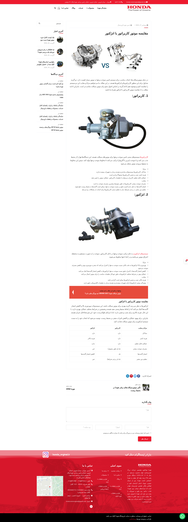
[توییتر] (135, 376)
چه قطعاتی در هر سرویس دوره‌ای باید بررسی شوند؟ (46, 51)
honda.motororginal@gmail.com (136, 2)
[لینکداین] (127, 376)
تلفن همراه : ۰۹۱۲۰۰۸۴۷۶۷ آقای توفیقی (80, 485)
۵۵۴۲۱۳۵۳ (118, 2)
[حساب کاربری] (59, 8)
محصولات (104, 475)
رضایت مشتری (115, 471)
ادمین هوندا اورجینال (124, 25)
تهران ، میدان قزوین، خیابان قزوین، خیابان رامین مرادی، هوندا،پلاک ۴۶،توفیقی (87, 2)
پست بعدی (69, 386)
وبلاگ (118, 479)
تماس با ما (117, 475)
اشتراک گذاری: (146, 376)
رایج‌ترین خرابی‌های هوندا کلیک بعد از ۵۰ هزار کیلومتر (45, 63)
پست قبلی (138, 384)
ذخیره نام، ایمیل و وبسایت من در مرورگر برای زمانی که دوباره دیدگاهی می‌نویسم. (126, 433)
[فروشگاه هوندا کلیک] (139, 8)
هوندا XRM (70, 389)
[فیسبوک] (138, 376)
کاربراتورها (144, 157)
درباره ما (104, 471)
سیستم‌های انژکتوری (140, 254)
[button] (182, 516)
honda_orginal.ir (61, 454)
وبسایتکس (132, 519)
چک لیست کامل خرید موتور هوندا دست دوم (47, 39)
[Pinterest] (131, 376)
